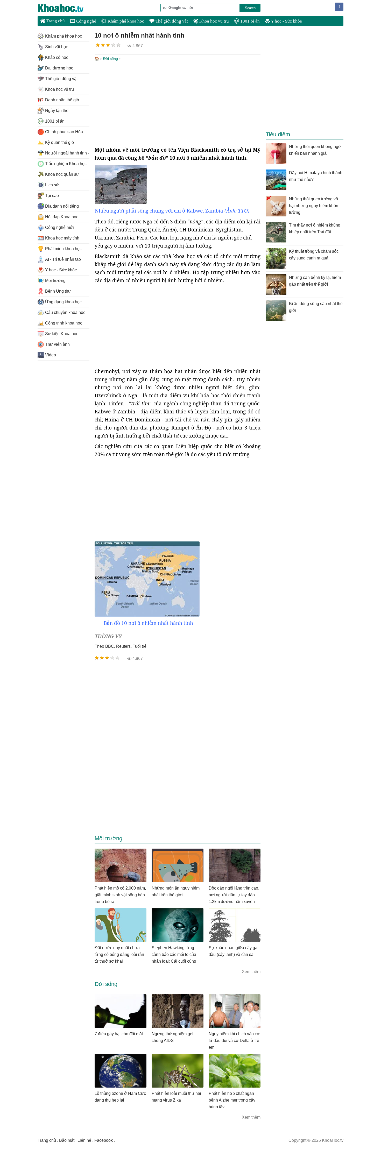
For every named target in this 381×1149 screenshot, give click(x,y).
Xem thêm (251, 971)
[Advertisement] (177, 104)
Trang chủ (55, 20)
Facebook (103, 1140)
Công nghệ (85, 21)
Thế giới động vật (171, 21)
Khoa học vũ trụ (213, 21)
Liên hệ (84, 1140)
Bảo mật (66, 1140)
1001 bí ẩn (249, 21)
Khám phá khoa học (125, 21)
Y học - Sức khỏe (286, 21)
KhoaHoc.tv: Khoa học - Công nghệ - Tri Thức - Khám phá (66, 8)
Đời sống (110, 59)
